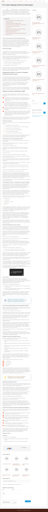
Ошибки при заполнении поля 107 (11, 31)
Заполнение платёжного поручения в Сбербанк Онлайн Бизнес (16, 33)
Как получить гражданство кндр (38, 93)
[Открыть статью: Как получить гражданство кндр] (38, 88)
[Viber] (10, 448)
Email (13, 489)
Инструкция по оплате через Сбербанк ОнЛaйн (13, 23)
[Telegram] (11, 448)
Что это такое (8, 27)
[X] (9, 448)
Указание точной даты (9, 21)
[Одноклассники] (8, 448)
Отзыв (3, 493)
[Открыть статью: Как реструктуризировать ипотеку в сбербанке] (38, 60)
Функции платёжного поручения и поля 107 (13, 30)
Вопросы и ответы (9, 34)
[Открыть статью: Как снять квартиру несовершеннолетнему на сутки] (38, 17)
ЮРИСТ (3, 1)
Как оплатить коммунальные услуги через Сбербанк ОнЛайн (15, 28)
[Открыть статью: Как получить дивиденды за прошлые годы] (38, 46)
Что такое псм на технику (6, 463)
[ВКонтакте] (7, 448)
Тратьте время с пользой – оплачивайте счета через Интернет (16, 24)
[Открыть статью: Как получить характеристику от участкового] (38, 74)
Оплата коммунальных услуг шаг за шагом (12, 26)
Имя (3, 489)
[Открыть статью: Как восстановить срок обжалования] (38, 32)
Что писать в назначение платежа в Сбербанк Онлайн (14, 20)
